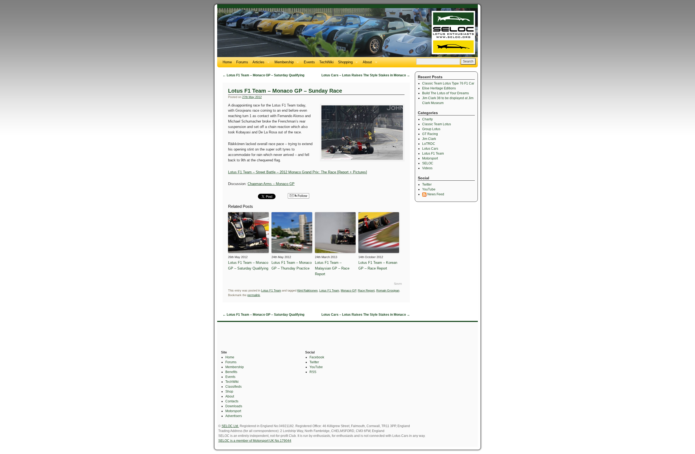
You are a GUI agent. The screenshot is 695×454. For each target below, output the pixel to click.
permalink (253, 295)
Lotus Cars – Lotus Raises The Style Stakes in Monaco (365, 75)
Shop (229, 391)
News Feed (435, 194)
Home (227, 62)
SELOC (427, 163)
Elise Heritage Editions (439, 88)
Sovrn (398, 283)
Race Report (366, 290)
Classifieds (233, 387)
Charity (427, 119)
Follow (302, 196)
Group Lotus (431, 129)
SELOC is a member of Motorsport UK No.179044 (254, 441)
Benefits (231, 372)
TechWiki (326, 62)
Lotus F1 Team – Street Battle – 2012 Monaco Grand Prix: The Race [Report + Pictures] (297, 172)
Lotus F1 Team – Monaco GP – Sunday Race (285, 91)
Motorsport (430, 158)
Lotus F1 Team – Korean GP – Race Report (377, 265)
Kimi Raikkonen (307, 290)
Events (309, 62)
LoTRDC (428, 144)
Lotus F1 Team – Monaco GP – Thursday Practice (291, 265)
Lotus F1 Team (271, 290)
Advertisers (233, 416)
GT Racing (430, 134)
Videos (427, 168)
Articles (257, 63)
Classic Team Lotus (436, 124)
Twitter (427, 184)
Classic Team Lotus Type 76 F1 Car (448, 83)
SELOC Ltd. (230, 426)
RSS (312, 372)
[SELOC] (347, 32)
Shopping (344, 63)
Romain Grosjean (387, 290)
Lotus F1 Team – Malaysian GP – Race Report (332, 268)
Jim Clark (429, 139)
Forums (242, 62)
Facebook (316, 357)
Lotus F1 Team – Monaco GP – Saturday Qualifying (263, 75)
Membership (283, 63)
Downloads (233, 406)
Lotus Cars (430, 149)
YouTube (428, 189)
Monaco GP (348, 290)
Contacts (231, 401)
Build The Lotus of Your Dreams (445, 93)
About (366, 63)
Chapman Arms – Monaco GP (271, 184)
